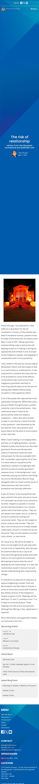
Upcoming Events (9, 626)
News (3, 722)
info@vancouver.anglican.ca (11, 750)
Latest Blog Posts (9, 680)
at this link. (18, 621)
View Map (4, 778)
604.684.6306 (6, 745)
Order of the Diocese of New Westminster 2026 (19, 672)
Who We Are (6, 714)
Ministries (5, 717)
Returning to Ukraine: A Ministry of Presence (19, 685)
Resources (5, 720)
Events (3, 725)
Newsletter (5, 728)
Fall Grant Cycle (8, 659)
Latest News (7, 654)
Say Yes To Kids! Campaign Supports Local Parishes (18, 665)
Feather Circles (8, 690)
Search (16, 3)
